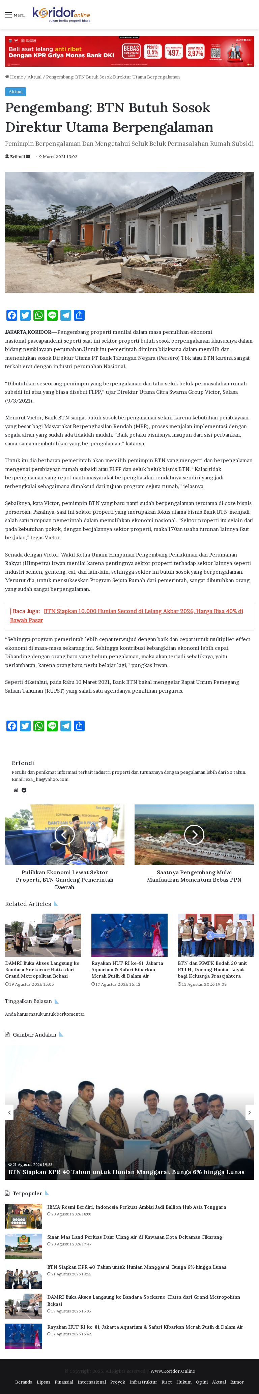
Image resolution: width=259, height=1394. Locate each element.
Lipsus (43, 1382)
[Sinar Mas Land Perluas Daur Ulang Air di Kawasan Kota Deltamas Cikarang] (23, 1246)
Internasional (92, 1382)
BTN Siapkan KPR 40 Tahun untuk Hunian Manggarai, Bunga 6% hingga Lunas (126, 1172)
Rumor (237, 1382)
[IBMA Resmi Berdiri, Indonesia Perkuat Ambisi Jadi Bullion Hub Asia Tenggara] (23, 1216)
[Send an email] (28, 156)
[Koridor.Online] (62, 15)
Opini (202, 1382)
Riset (167, 1382)
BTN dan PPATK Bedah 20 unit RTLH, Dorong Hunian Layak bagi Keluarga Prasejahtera (212, 969)
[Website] (16, 790)
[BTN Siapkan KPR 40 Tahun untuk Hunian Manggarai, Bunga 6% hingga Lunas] (23, 1276)
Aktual (34, 77)
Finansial (64, 1382)
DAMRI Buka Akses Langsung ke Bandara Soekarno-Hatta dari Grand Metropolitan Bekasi (42, 969)
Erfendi (17, 156)
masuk (35, 1014)
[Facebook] (24, 790)
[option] (129, 1112)
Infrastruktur (143, 1382)
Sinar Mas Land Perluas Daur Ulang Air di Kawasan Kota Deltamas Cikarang (134, 1237)
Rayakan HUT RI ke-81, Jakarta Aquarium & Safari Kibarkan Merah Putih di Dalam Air (127, 969)
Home (16, 77)
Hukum (184, 1382)
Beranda (23, 1382)
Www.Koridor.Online (172, 1371)
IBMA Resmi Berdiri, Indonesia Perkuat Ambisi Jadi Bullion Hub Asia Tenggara (136, 1207)
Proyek (117, 1382)
